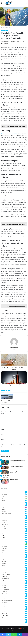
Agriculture (4, 576)
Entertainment (5, 520)
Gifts (3, 617)
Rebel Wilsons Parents (14, 479)
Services (4, 502)
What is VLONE (6, 475)
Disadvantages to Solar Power (7, 400)
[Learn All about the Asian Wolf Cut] (5, 467)
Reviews (4, 587)
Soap (3, 619)
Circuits (3, 606)
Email (2, 434)
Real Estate (4, 548)
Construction (5, 541)
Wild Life (4, 596)
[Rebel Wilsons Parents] (5, 481)
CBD (3, 580)
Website (3, 439)
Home (3, 27)
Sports (3, 537)
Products (4, 572)
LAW (3, 533)
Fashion (3, 515)
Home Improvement (6, 513)
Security (4, 570)
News (3, 505)
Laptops (3, 526)
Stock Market (5, 615)
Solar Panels (8, 27)
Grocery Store (5, 613)
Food (3, 552)
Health (3, 500)
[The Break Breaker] (8, 3)
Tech (3, 498)
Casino (3, 565)
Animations (4, 546)
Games (3, 507)
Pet (2, 567)
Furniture (4, 563)
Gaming (3, 509)
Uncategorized (5, 524)
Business (4, 496)
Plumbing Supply (5, 589)
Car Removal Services (7, 600)
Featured (4, 585)
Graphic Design (5, 557)
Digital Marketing (5, 578)
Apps (3, 518)
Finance (3, 550)
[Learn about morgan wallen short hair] (5, 472)
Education (4, 531)
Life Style (4, 511)
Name (2, 429)
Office (3, 598)
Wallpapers (4, 494)
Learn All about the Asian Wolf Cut (16, 466)
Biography (4, 522)
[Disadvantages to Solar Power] (7, 397)
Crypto (3, 554)
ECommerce (4, 583)
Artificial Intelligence (6, 574)
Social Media (4, 528)
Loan (3, 539)
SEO (3, 559)
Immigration (4, 602)
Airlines (3, 604)
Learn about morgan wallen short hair (17, 471)
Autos (3, 535)
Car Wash (4, 561)
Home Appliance (5, 593)
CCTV (3, 609)
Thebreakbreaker (5, 492)
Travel (3, 544)
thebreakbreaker (6, 41)
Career (3, 611)
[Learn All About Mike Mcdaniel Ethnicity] (5, 462)
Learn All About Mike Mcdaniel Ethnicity (17, 460)
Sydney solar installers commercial (9, 133)
